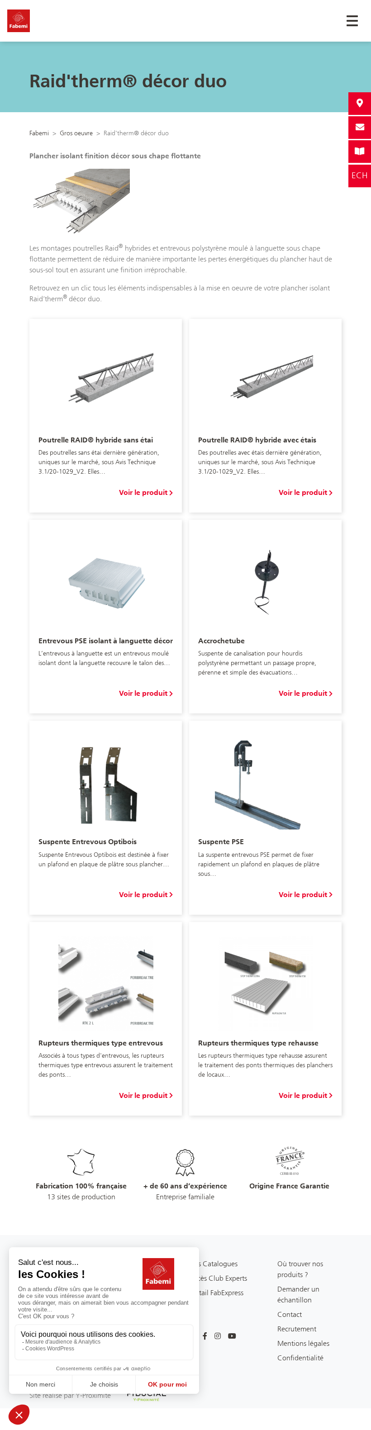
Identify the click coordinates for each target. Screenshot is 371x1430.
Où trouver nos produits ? (300, 1269)
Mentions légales (303, 1343)
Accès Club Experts (218, 1278)
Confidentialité (300, 1358)
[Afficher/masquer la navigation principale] (352, 21)
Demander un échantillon (298, 1294)
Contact (289, 1314)
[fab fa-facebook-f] (205, 1336)
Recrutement (296, 1329)
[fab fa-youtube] (232, 1336)
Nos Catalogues (213, 1263)
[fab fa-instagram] (217, 1336)
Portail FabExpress (216, 1292)
